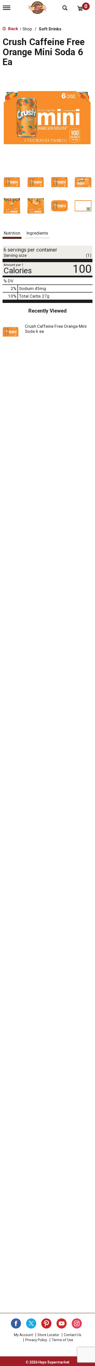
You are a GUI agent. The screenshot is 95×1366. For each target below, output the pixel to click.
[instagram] (77, 1323)
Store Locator (48, 1335)
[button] (12, 182)
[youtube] (61, 1323)
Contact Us (72, 1335)
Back (12, 28)
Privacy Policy (36, 1340)
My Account (23, 1335)
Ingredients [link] (37, 233)
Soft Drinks (50, 28)
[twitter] (31, 1323)
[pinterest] (46, 1323)
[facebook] (16, 1323)
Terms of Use (62, 1340)
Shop (27, 28)
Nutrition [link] (12, 233)
